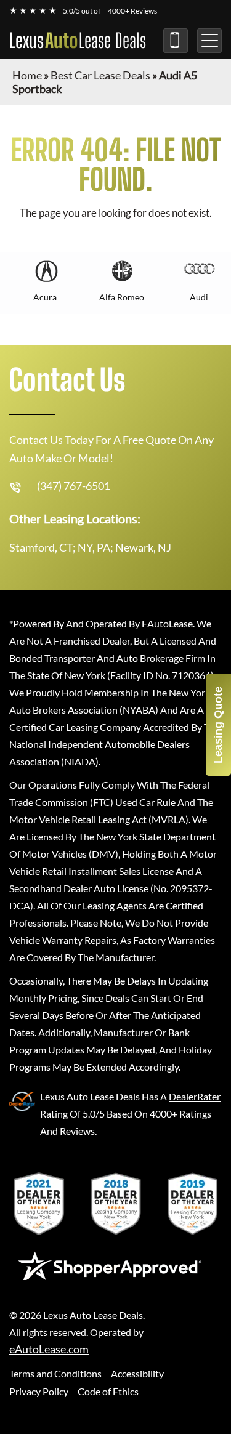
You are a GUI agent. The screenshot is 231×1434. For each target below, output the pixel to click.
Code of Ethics (108, 1391)
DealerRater (195, 1096)
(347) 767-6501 (175, 40)
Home (27, 75)
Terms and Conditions (55, 1373)
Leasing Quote (218, 725)
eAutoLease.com (49, 1349)
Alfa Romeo (121, 297)
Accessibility (137, 1373)
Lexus (77, 40)
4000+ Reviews (132, 10)
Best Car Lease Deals (100, 75)
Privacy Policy (38, 1391)
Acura (45, 297)
